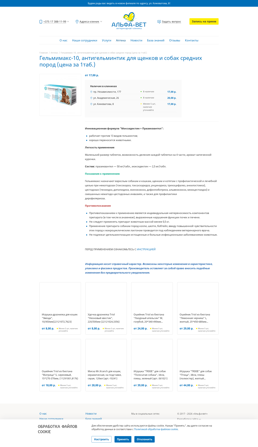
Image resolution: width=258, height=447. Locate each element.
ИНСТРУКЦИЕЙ (146, 249)
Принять (123, 439)
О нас (63, 40)
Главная (43, 52)
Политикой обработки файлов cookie (156, 429)
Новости (136, 40)
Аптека (121, 40)
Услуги (106, 40)
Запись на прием (204, 21)
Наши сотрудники (84, 40)
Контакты (191, 40)
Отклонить (144, 439)
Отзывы (174, 40)
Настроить (101, 439)
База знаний (155, 40)
